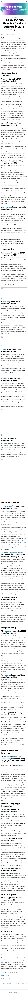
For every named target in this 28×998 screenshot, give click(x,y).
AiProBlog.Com (14, 6)
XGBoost (6, 553)
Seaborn (6, 302)
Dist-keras (7, 757)
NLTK (5, 810)
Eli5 (5, 597)
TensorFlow (7, 631)
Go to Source (5, 975)
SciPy (5, 123)
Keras (6, 713)
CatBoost (21, 553)
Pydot (5, 439)
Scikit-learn (8, 506)
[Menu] (1, 1)
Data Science (14, 17)
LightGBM (13, 553)
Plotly (5, 350)
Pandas (5, 161)
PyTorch (7, 675)
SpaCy (6, 839)
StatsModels (7, 207)
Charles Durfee (19, 29)
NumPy (5, 79)
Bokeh (5, 379)
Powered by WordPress (8, 995)
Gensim (6, 869)
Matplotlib (6, 253)
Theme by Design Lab (20, 995)
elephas (14, 757)
